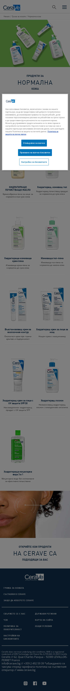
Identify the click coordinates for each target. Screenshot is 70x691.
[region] (35, 132)
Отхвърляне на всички (34, 143)
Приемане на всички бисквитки (35, 152)
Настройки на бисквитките (34, 162)
